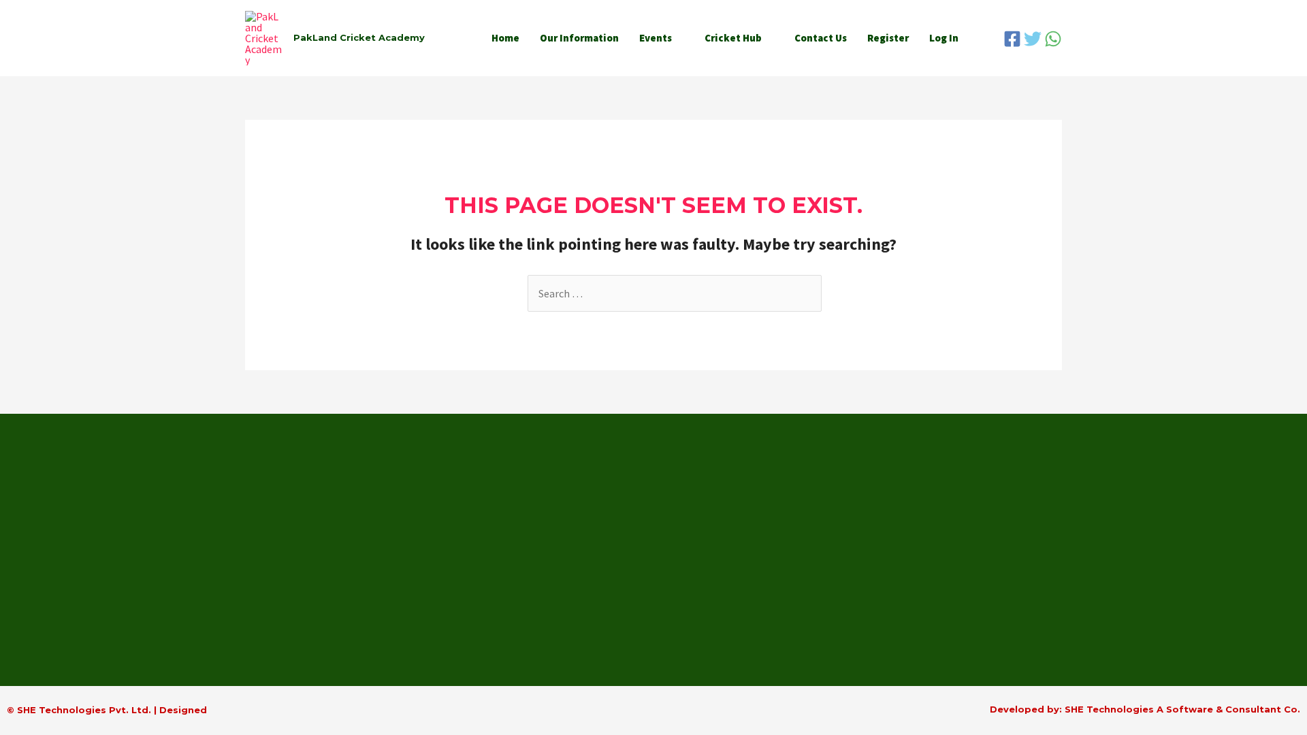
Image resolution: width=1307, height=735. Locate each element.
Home (505, 37)
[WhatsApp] (1053, 39)
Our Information (579, 37)
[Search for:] (675, 293)
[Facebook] (1012, 39)
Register (888, 37)
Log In (943, 37)
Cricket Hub (733, 37)
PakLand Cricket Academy (359, 37)
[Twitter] (1033, 39)
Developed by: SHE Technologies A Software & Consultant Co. (1145, 709)
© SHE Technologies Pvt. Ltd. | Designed (107, 709)
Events (655, 37)
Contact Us (820, 37)
